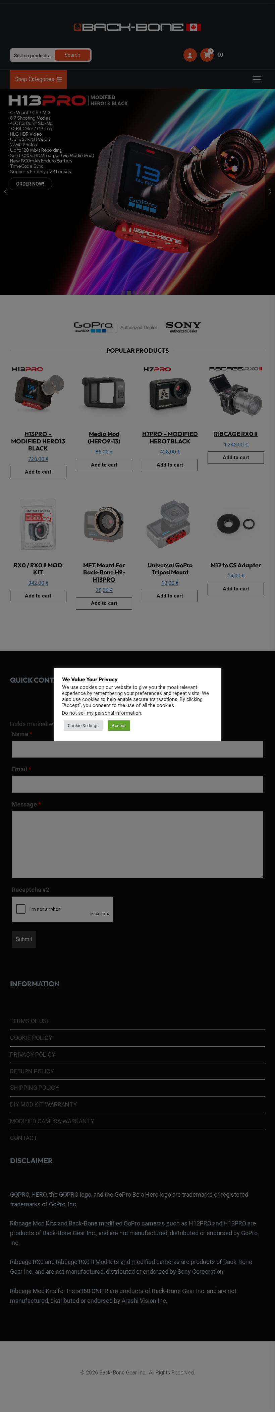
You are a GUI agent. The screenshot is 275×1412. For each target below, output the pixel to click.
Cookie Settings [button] (83, 725)
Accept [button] (119, 725)
